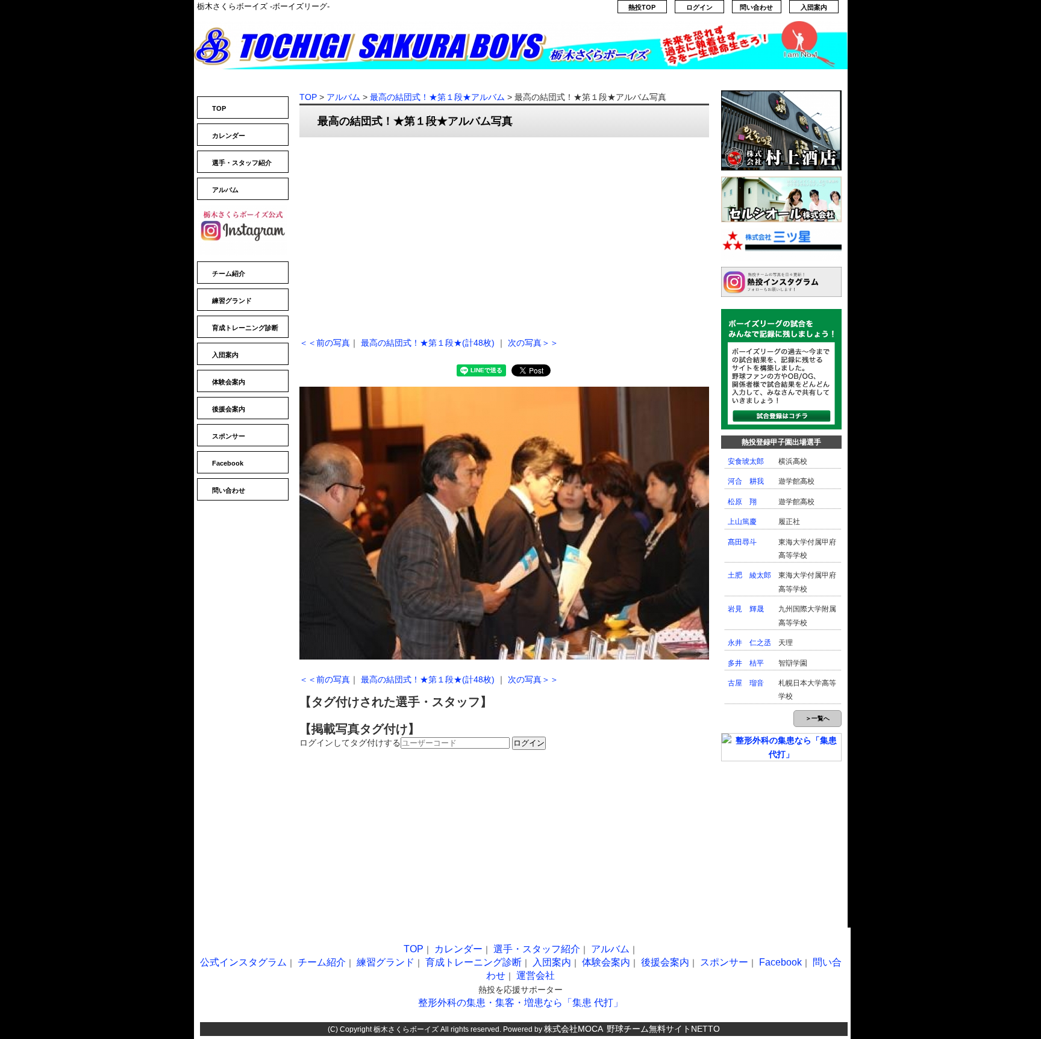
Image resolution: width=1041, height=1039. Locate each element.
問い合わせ (756, 7)
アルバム (225, 189)
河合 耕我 (746, 481)
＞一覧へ (817, 718)
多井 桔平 (746, 663)
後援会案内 (228, 409)
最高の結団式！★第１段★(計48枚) (428, 343)
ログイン (699, 7)
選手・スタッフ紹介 (242, 162)
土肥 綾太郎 (749, 575)
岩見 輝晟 (746, 609)
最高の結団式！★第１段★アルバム (437, 97)
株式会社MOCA (573, 1029)
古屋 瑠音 (746, 683)
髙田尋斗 (742, 542)
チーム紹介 (228, 273)
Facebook (227, 463)
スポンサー (228, 436)
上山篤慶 (742, 521)
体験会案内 (228, 381)
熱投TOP (641, 7)
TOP (219, 108)
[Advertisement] (504, 233)
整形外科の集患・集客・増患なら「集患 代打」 (520, 1002)
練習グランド (232, 300)
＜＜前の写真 (324, 343)
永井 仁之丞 (749, 642)
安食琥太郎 (746, 461)
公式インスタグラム (243, 962)
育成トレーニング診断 (245, 327)
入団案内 (814, 7)
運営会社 (535, 975)
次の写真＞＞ (533, 343)
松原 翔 (742, 502)
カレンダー (228, 135)
